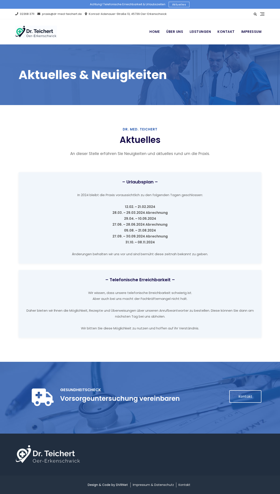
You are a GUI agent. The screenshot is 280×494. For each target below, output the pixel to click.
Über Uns (174, 31)
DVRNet (122, 485)
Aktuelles (179, 4)
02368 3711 (26, 14)
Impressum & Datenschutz (153, 485)
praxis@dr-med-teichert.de (61, 14)
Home (154, 31)
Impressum (251, 31)
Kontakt (226, 31)
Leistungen (200, 31)
